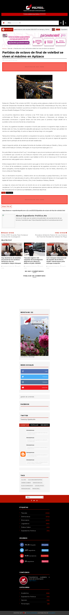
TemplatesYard (32, 613)
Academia (25, 593)
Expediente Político (28, 531)
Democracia (37, 482)
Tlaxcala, (14, 60)
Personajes (25, 488)
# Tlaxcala (9, 192)
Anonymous (30, 430)
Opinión (24, 600)
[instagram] (37, 500)
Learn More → (32, 580)
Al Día (51, 29)
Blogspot (51, 613)
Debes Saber (26, 482)
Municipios (25, 520)
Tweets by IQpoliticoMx (28, 419)
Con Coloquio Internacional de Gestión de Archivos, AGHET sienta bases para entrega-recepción (56, 260)
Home (4, 48)
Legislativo (39, 485)
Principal (5, 244)
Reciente (45, 425)
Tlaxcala (10, 48)
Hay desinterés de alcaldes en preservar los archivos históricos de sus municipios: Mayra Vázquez (11, 260)
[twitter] (34, 500)
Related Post (6, 240)
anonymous (30, 452)
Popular (34, 425)
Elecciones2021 (27, 485)
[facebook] (31, 500)
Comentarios (24, 425)
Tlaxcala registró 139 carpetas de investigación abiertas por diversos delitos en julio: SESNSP (33, 260)
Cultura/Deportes (35, 479)
